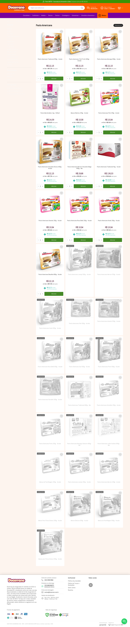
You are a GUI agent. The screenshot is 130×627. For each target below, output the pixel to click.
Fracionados (10, 44)
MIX (9, 79)
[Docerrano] (16, 8)
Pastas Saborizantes (13, 62)
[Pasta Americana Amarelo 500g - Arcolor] (109, 316)
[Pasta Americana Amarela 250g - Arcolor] (50, 216)
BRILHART (10, 76)
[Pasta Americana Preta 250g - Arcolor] (50, 432)
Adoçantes (10, 34)
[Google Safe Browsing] (64, 615)
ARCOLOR (10, 74)
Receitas (70, 590)
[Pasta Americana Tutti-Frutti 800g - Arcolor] (79, 55)
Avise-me (79, 293)
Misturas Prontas (11, 52)
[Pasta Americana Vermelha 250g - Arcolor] (109, 393)
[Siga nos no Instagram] (91, 585)
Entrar (106, 8)
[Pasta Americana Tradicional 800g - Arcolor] (50, 55)
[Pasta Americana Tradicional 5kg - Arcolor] (109, 162)
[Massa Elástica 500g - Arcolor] (79, 509)
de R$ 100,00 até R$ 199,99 (16, 94)
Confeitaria (19, 21)
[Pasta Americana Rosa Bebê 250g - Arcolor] (79, 216)
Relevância (118, 25)
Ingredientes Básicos (12, 49)
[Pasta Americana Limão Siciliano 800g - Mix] (109, 432)
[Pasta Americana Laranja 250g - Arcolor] (79, 470)
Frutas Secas (10, 46)
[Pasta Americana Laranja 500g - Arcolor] (79, 270)
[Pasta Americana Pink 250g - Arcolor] (109, 108)
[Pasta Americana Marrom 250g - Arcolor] (109, 470)
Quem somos (71, 588)
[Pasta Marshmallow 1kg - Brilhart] (50, 108)
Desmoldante (10, 41)
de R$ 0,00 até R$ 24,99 (15, 88)
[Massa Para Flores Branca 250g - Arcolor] (50, 509)
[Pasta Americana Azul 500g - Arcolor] (79, 355)
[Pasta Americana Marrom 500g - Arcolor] (109, 270)
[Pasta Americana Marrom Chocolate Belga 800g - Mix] (79, 162)
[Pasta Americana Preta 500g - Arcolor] (109, 355)
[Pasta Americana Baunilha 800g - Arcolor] (50, 270)
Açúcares (9, 28)
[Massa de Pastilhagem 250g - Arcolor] (50, 470)
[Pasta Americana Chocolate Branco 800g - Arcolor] (50, 162)
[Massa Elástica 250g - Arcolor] (79, 108)
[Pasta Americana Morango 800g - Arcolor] (109, 55)
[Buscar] (82, 8)
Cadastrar (112, 8)
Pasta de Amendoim (12, 57)
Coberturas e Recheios (30, 21)
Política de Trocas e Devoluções (73, 584)
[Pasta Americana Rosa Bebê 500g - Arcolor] (50, 355)
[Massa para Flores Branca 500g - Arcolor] (50, 547)
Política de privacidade (74, 581)
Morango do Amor (11, 54)
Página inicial (10, 21)
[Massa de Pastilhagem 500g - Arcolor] (109, 509)
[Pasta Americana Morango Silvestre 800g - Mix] (79, 432)
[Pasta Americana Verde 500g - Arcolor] (50, 316)
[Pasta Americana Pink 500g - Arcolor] (79, 316)
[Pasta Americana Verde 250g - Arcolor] (109, 216)
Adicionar (53, 78)
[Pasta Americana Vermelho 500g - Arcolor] (50, 393)
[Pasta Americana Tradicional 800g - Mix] (79, 393)
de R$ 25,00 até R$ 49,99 (15, 91)
